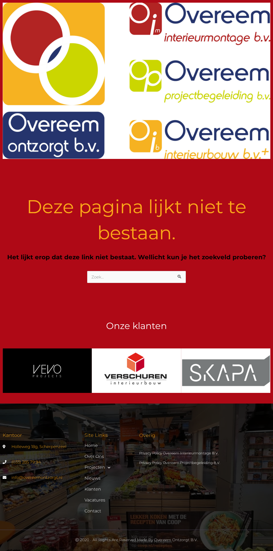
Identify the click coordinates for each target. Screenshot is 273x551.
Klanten (93, 489)
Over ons (94, 456)
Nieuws (93, 478)
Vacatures (95, 500)
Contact (93, 510)
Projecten (95, 467)
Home (91, 445)
